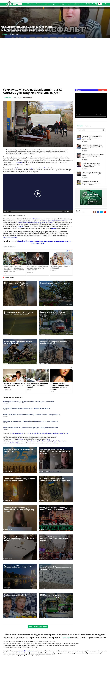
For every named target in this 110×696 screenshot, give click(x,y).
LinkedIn (49, 441)
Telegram (20, 439)
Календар (61, 4)
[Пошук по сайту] (96, 4)
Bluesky (64, 441)
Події (3, 34)
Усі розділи (77, 4)
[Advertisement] (55, 50)
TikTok (17, 443)
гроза (29, 433)
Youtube (12, 443)
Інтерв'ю (80, 126)
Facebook (27, 441)
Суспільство (7, 97)
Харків (20, 433)
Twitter (101, 212)
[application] (38, 193)
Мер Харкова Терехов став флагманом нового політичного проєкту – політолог (91, 182)
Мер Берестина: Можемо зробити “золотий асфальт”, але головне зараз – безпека (92, 137)
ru (92, 4)
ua (89, 4)
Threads (44, 441)
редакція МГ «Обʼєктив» (26, 651)
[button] (37, 193)
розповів (19, 163)
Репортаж (39, 4)
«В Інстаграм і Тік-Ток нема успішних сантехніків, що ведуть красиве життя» (93, 155)
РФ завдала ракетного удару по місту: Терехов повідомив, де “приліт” (28, 402)
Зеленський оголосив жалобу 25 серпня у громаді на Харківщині (26, 408)
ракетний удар (54, 433)
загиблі (34, 433)
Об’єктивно (30, 4)
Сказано (69, 4)
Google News (57, 441)
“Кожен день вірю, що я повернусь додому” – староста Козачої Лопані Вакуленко (92, 146)
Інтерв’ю (53, 4)
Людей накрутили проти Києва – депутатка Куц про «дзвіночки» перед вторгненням (91, 164)
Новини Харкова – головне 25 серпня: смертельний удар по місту (23, 28)
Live (85, 4)
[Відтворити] (5, 211)
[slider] (36, 211)
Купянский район (43, 433)
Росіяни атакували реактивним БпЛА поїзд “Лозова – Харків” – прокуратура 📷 (31, 415)
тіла (61, 433)
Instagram (34, 441)
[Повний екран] (71, 211)
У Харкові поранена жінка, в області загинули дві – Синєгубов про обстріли (30, 428)
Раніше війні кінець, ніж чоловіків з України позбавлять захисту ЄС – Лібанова (92, 173)
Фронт (46, 4)
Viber (39, 441)
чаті (48, 439)
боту (56, 443)
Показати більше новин (38, 627)
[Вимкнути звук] (68, 211)
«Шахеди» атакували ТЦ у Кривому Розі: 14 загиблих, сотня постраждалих (30, 421)
